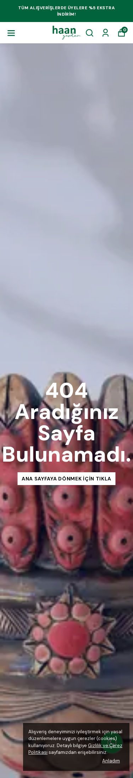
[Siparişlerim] (105, 32)
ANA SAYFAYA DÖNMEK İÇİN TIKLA (66, 478)
